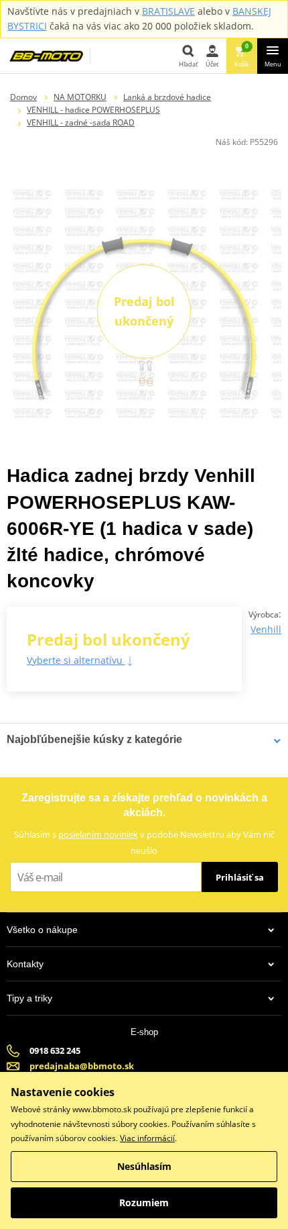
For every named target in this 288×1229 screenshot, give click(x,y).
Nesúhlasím (144, 1166)
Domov (23, 97)
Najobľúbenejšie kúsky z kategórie (94, 739)
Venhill (265, 629)
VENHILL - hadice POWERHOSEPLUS (93, 109)
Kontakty (25, 963)
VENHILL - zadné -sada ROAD (81, 122)
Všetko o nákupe (42, 929)
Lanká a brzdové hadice (167, 97)
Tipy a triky (29, 998)
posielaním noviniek (98, 834)
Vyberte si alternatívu (76, 660)
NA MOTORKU (80, 97)
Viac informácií (147, 1138)
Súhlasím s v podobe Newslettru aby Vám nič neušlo (144, 842)
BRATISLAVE (168, 11)
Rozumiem (144, 1202)
